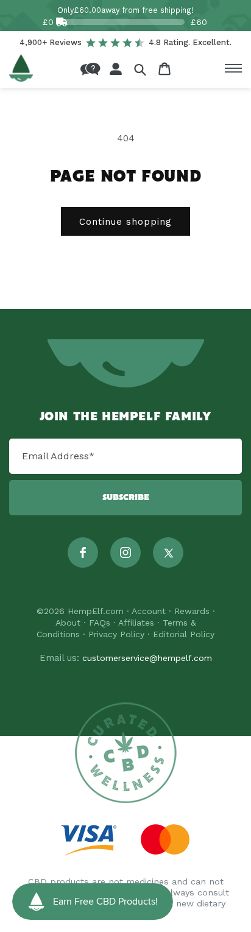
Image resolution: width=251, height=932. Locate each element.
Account (149, 611)
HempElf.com (96, 611)
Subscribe (125, 498)
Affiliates (136, 622)
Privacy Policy (116, 634)
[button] (140, 69)
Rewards (192, 611)
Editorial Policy (183, 634)
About (67, 622)
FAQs (99, 622)
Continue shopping (125, 221)
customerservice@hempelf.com (147, 658)
